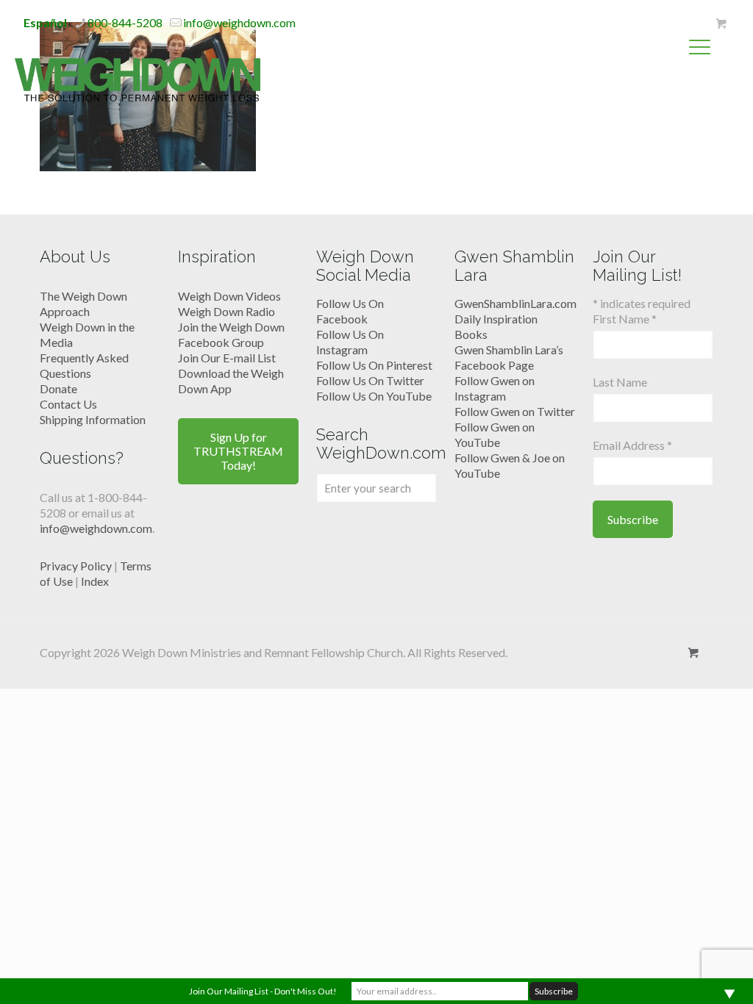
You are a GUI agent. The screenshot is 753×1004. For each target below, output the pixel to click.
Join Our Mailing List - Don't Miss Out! (263, 991)
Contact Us (68, 404)
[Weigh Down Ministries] (137, 78)
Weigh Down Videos (229, 296)
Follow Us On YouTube (374, 396)
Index (95, 581)
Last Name (620, 382)
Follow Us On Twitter (370, 380)
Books (471, 334)
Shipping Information (93, 419)
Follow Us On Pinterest (374, 365)
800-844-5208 (125, 22)
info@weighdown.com (239, 22)
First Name (625, 319)
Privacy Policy (76, 566)
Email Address (632, 445)
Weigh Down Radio (226, 311)
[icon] (721, 23)
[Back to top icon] (682, 973)
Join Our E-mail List (227, 358)
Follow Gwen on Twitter (514, 411)
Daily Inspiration (496, 319)
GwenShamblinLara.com (515, 303)
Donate (58, 388)
